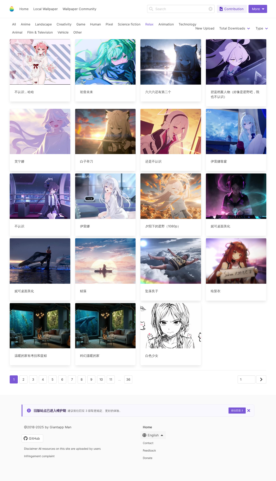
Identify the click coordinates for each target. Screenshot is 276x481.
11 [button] (110, 379)
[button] (258, 9)
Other (77, 32)
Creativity (64, 24)
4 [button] (43, 379)
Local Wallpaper (45, 9)
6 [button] (62, 379)
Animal (17, 32)
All (14, 24)
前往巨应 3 (237, 410)
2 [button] (23, 379)
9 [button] (91, 379)
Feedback (149, 450)
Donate (147, 458)
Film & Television (40, 32)
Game (80, 24)
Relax (149, 24)
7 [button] (72, 379)
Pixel (109, 24)
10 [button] (101, 379)
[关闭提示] (248, 410)
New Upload (204, 28)
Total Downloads (232, 28)
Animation (166, 24)
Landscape (43, 24)
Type (259, 28)
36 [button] (128, 379)
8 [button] (82, 379)
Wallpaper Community (79, 9)
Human (95, 24)
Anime (25, 24)
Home (23, 9)
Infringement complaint (39, 456)
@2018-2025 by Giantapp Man (47, 427)
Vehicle (63, 32)
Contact (148, 443)
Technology (187, 24)
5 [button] (53, 379)
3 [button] (33, 379)
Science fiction (129, 24)
